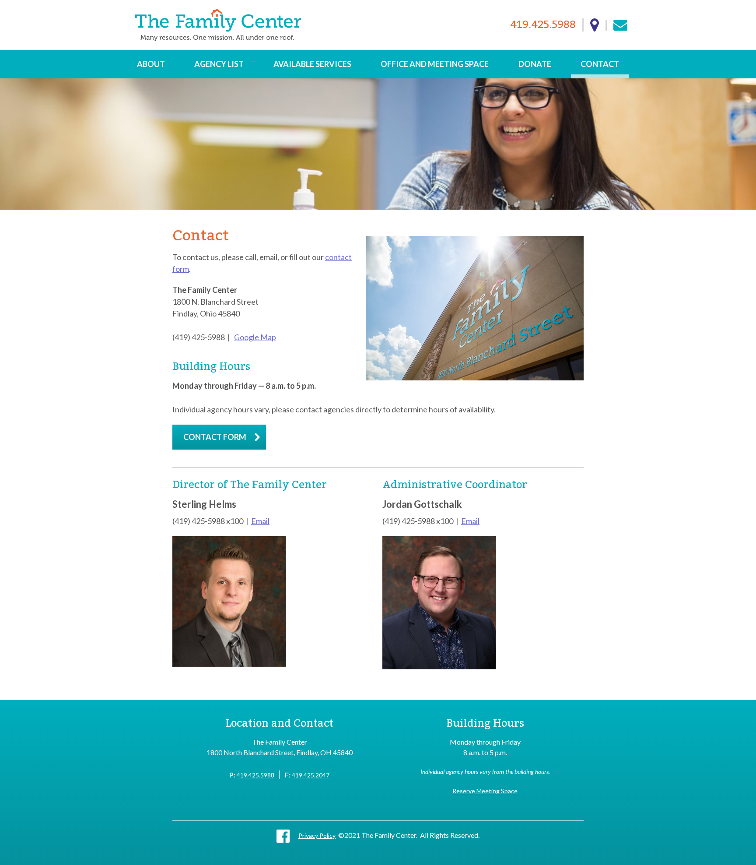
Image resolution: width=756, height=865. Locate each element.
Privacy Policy (317, 835)
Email (260, 521)
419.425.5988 (543, 25)
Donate (534, 64)
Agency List (219, 64)
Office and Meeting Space (435, 64)
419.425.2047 (310, 775)
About (151, 64)
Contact (600, 64)
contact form (214, 437)
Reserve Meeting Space (485, 791)
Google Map (255, 337)
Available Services (312, 64)
